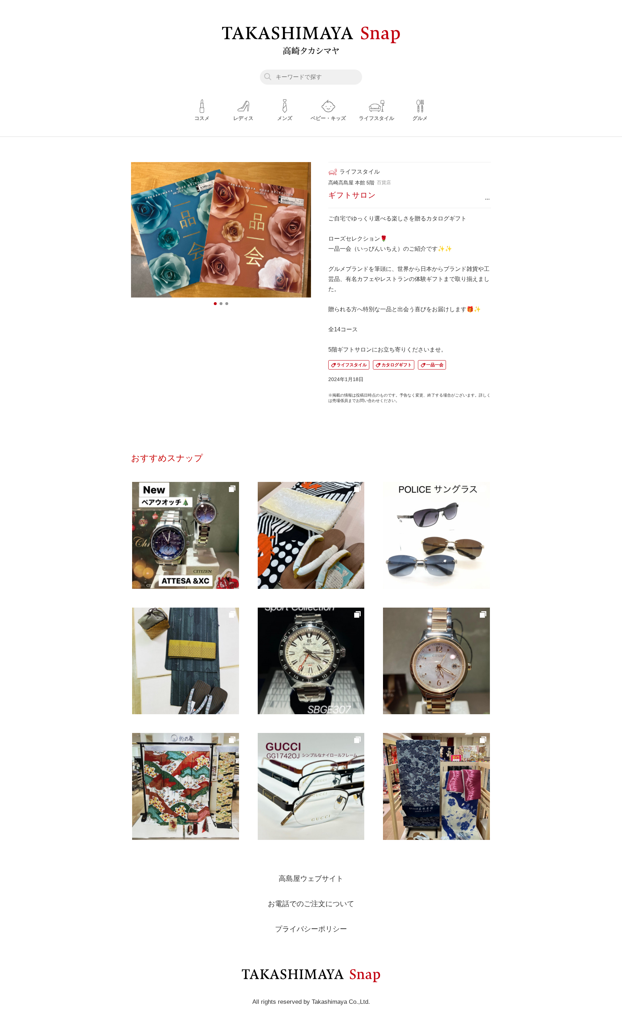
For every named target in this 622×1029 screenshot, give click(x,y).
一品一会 (434, 364)
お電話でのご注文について (311, 904)
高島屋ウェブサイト (311, 878)
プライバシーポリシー (311, 929)
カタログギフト (397, 364)
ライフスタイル (352, 364)
